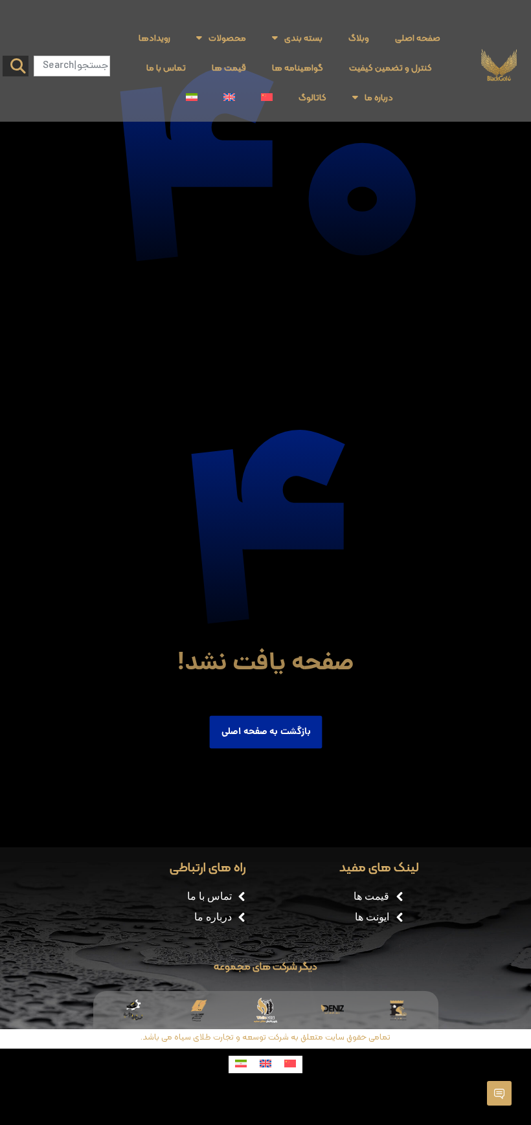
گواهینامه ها (297, 67)
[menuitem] (267, 97)
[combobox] (72, 66)
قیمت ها (229, 67)
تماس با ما (166, 67)
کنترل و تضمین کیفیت (390, 67)
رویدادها (154, 37)
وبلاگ (358, 37)
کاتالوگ (312, 97)
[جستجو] (15, 66)
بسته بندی (303, 37)
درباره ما (379, 97)
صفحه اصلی (417, 37)
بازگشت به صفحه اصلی (265, 731)
